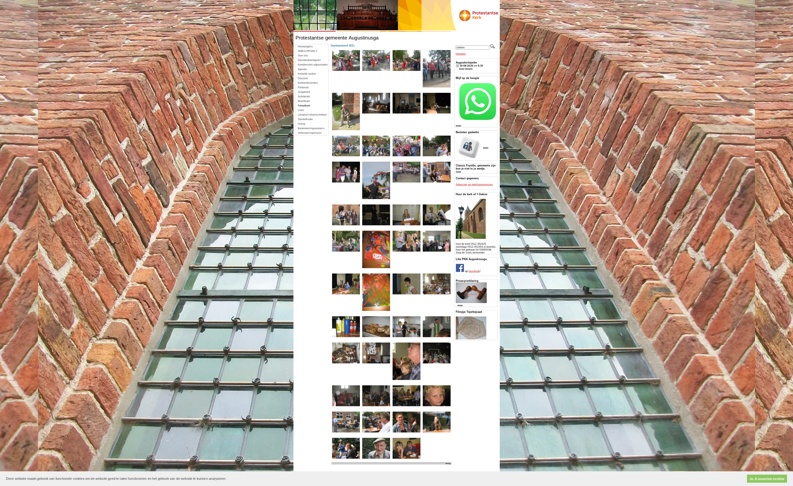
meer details (465, 69)
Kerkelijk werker (307, 73)
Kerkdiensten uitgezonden (313, 64)
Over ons (303, 55)
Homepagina (305, 46)
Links (301, 110)
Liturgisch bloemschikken (312, 114)
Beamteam (304, 101)
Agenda (302, 69)
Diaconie (303, 78)
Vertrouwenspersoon (310, 132)
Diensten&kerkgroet (309, 60)
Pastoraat (303, 87)
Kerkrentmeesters (308, 82)
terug (448, 463)
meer (458, 125)
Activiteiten (304, 96)
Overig (301, 123)
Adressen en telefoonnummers (474, 184)
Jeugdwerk (304, 92)
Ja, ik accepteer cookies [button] (767, 478)
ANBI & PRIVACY (308, 51)
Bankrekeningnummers (311, 128)
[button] (227, 479)
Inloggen (461, 53)
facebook (474, 271)
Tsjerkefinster (305, 119)
